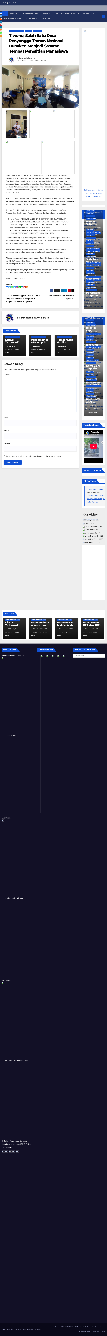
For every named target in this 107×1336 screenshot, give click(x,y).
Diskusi (89, 235)
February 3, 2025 (91, 629)
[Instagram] (17, 287)
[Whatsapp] (12, 287)
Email (6, 431)
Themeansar (37, 1329)
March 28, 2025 (13, 629)
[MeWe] (1, 27)
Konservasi (90, 268)
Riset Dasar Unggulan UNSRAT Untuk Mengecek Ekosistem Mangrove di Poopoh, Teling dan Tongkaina (23, 299)
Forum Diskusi (91, 238)
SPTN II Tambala (91, 218)
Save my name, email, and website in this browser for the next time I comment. (35, 456)
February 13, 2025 (40, 629)
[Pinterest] (25, 287)
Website (7, 443)
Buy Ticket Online (12, 19)
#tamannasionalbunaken (96, 496)
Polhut (89, 251)
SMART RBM (90, 213)
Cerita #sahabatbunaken (67, 13)
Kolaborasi (90, 336)
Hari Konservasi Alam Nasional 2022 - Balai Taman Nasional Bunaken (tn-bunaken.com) (93, 193)
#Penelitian (34, 60)
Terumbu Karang (92, 290)
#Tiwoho (42, 60)
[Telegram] (14, 287)
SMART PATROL (91, 210)
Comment (8, 374)
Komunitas (90, 240)
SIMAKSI (46, 13)
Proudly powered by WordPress (11, 1329)
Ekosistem (97, 265)
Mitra (96, 360)
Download (88, 13)
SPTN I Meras (37, 31)
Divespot (89, 265)
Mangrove (90, 360)
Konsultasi (90, 243)
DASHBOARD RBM (31, 13)
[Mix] (1, 30)
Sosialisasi (96, 251)
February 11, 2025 (66, 629)
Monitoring (90, 270)
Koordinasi (90, 229)
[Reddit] (1, 19)
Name (6, 418)
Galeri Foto (31, 19)
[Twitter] (9, 287)
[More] (27, 287)
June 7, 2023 (92, 299)
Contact (45, 19)
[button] (100, 16)
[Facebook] (7, 287)
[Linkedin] (22, 287)
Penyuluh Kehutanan (93, 248)
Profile (14, 13)
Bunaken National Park (16, 31)
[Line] (19, 287)
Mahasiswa (28, 31)
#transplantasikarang (94, 499)
